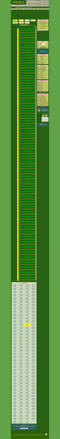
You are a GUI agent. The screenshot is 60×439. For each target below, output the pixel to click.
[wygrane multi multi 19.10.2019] (35, 80)
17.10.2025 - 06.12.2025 (27, 289)
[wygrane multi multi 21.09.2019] (35, 221)
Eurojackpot (47, 7)
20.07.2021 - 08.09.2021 (20, 315)
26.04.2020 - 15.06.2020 (27, 321)
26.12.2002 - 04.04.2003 (20, 406)
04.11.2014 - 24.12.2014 (27, 354)
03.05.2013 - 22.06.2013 (20, 364)
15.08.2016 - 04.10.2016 (20, 344)
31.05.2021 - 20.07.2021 (27, 315)
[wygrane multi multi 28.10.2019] (35, 35)
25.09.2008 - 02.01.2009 (14, 390)
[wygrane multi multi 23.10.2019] (35, 60)
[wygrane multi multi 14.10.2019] (35, 105)
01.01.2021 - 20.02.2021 (20, 318)
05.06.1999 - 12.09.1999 (27, 416)
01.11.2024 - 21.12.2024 (20, 295)
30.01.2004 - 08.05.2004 (20, 403)
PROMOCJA (38, 0)
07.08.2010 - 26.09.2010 (20, 380)
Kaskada (41, 7)
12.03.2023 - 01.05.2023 (20, 305)
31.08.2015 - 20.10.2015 (14, 351)
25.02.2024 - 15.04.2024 (27, 299)
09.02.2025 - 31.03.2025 (33, 292)
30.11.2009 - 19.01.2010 (27, 383)
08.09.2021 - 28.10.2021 (14, 315)
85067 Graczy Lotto (43, 124)
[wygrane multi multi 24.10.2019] (35, 55)
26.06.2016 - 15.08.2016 (27, 344)
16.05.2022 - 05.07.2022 (33, 308)
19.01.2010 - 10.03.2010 (20, 383)
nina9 (39, 89)
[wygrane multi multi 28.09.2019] (35, 186)
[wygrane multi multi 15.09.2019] (35, 252)
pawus (45, 70)
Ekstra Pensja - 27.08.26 (45, 0)
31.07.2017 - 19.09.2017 (27, 338)
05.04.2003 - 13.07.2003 (14, 406)
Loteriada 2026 (42, 51)
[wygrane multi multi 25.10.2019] (35, 50)
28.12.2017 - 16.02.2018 (33, 334)
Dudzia (39, 82)
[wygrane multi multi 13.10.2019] (35, 111)
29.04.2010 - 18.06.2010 (33, 380)
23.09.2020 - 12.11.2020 (33, 318)
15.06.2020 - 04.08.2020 (20, 321)
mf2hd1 (43, 75)
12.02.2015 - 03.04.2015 (14, 354)
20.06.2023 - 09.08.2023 (33, 302)
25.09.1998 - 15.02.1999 (14, 419)
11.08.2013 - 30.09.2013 (33, 360)
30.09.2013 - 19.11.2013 (27, 360)
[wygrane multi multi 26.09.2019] (35, 196)
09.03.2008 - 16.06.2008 (27, 390)
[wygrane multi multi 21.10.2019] (35, 70)
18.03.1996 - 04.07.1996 (27, 422)
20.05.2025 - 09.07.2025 (20, 292)
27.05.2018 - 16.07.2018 (14, 334)
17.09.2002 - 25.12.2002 (27, 406)
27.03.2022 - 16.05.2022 (14, 312)
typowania (43, 29)
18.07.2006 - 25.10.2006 (14, 396)
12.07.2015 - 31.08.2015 (20, 351)
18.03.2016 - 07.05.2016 (14, 347)
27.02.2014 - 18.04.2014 (33, 357)
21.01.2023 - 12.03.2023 (27, 305)
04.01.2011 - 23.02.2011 (27, 377)
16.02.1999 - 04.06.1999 (33, 416)
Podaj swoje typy (40, 61)
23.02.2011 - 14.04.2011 (20, 377)
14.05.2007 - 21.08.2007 (20, 393)
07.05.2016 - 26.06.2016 (33, 344)
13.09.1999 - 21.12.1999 (20, 416)
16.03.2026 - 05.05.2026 (33, 286)
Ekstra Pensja (44, 7)
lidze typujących (43, 62)
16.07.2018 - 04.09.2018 (33, 331)
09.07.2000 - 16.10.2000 (27, 412)
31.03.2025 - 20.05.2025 (27, 292)
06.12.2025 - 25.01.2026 (20, 289)
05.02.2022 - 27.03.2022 (20, 312)
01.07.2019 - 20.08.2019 (14, 328)
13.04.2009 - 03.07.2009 (27, 386)
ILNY (42, 76)
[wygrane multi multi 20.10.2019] (35, 75)
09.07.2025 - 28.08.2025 (14, 292)
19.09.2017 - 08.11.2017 (20, 338)
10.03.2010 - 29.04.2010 (14, 383)
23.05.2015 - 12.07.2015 (27, 351)
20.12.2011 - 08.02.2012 (33, 370)
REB (39, 90)
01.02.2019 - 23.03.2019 (33, 328)
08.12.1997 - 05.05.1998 (27, 419)
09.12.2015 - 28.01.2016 (27, 347)
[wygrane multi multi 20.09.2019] (35, 227)
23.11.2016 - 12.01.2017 (33, 341)
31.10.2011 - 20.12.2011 (14, 373)
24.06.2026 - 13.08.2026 (20, 286)
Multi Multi (36, 7)
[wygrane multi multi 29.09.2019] (35, 181)
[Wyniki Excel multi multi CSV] (35, 27)
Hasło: (40, 44)
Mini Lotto (39, 7)
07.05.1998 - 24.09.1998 (20, 419)
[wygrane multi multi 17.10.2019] (35, 90)
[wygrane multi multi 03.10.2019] (35, 161)
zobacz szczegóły (44, 110)
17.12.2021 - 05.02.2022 (27, 312)
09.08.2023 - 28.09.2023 (27, 302)
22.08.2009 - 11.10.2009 (14, 386)
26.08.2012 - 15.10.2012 (27, 367)
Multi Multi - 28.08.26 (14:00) (30, 0)
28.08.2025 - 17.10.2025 (33, 289)
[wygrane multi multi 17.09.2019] (35, 242)
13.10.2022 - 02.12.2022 (14, 308)
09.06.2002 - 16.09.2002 (33, 406)
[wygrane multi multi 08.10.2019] (35, 136)
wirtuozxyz (39, 87)
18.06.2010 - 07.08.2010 (27, 380)
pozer (42, 73)
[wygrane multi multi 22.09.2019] (35, 216)
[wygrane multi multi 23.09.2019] (35, 211)
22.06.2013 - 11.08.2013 (14, 364)
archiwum (46, 29)
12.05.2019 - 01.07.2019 (20, 328)
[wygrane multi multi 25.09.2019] (35, 201)
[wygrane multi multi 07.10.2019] (35, 141)
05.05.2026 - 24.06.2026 (27, 286)
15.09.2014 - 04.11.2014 (33, 354)
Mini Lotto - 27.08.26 (30, 3)
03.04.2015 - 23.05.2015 (33, 351)
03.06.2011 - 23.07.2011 (33, 373)
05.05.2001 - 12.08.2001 (33, 409)
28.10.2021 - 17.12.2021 (33, 312)
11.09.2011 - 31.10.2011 (20, 373)
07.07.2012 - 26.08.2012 (33, 367)
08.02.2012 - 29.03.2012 (27, 370)
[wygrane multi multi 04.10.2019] (35, 156)
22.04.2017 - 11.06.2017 (14, 341)
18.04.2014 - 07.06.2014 (27, 357)
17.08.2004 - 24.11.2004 (33, 399)
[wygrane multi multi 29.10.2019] (35, 30)
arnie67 (43, 77)
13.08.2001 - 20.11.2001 (27, 409)
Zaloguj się (41, 45)
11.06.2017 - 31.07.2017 (33, 338)
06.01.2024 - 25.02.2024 (33, 299)
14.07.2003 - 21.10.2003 (33, 403)
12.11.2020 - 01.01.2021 (27, 318)
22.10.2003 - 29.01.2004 (27, 403)
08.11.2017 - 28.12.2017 (14, 338)
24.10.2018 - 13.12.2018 (20, 331)
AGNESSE (39, 88)
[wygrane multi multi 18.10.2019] (35, 85)
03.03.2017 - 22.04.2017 (20, 341)
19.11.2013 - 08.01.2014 (20, 360)
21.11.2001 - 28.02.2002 (20, 409)
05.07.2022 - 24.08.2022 (27, 308)
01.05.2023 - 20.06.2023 (14, 305)
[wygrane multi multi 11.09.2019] (35, 272)
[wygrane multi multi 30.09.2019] (35, 176)
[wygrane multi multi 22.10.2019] (35, 65)
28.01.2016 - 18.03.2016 (20, 347)
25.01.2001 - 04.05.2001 (14, 412)
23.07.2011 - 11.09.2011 (27, 373)
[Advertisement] (30, 14)
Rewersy (43, 74)
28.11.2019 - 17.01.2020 (20, 325)
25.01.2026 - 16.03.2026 (14, 289)
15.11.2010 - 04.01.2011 (33, 377)
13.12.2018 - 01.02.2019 (14, 331)
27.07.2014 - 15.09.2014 (14, 357)
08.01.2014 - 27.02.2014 (14, 360)
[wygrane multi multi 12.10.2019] (35, 116)
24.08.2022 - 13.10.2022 (20, 308)
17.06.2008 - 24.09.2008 (20, 390)
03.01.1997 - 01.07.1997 (14, 422)
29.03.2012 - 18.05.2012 (20, 370)
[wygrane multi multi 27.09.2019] (35, 191)
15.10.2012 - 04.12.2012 (20, 367)
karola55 (42, 71)
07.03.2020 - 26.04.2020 (33, 321)
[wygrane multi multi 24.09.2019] (35, 206)
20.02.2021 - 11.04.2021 (14, 318)
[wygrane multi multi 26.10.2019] (35, 45)
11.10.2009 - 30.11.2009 (33, 383)
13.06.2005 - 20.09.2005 (14, 399)
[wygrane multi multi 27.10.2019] (35, 40)
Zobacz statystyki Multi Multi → (24, 428)
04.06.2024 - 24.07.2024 (14, 299)
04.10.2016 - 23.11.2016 (14, 344)
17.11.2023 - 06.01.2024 (14, 302)
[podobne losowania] (35, 29)
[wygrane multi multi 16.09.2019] (35, 247)
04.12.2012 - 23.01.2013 (14, 367)
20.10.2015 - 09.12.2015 (33, 347)
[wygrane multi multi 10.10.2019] (35, 126)
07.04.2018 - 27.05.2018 (20, 334)
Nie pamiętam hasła (43, 46)
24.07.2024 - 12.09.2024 (33, 295)
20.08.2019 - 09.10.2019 (33, 325)
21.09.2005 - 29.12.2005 (33, 396)
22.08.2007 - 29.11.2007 (14, 393)
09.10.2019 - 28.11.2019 (27, 325)
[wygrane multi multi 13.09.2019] (35, 262)
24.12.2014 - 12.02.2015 (20, 354)
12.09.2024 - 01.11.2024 (27, 295)
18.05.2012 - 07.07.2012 (14, 370)
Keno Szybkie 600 (15, 22)
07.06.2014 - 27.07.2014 (20, 357)
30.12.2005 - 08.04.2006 (27, 396)
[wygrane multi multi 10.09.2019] (35, 277)
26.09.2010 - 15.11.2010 (14, 380)
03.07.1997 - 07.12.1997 (33, 419)
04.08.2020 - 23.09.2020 (14, 321)
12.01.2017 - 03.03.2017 (27, 341)
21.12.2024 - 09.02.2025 (14, 295)
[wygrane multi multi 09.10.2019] (35, 131)
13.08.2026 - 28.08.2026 (14, 286)
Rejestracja (44, 45)
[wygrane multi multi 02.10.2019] (35, 166)
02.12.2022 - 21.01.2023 (33, 305)
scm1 (44, 78)
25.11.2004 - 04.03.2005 (27, 399)
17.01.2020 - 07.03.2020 (14, 325)
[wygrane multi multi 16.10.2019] (35, 95)
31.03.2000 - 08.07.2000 (33, 412)
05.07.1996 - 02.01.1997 (20, 422)
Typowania (43, 63)
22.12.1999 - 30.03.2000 (14, 416)
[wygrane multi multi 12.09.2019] (35, 267)
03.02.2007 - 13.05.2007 (27, 393)
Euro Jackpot (27, 22)
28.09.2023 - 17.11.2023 (20, 302)
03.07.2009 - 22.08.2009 (20, 386)
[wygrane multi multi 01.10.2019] (35, 171)
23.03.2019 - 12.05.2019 (27, 328)
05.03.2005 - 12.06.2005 (20, 399)
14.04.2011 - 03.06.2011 (14, 377)
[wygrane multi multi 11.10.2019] (35, 121)
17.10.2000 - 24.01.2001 (20, 412)
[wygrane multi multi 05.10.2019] (35, 151)
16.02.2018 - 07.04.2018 (27, 334)
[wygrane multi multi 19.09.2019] (35, 232)
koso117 (41, 72)
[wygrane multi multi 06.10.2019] (35, 146)
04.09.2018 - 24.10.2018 (27, 331)
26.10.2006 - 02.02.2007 (33, 393)
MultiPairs (44, 106)
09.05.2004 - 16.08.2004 (14, 403)
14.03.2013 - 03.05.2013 (27, 364)
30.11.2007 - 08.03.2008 (33, 390)
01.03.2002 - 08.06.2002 (14, 409)
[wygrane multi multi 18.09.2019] (35, 237)
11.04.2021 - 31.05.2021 (33, 315)
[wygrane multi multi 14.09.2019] (35, 257)
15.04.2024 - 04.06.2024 (20, 299)
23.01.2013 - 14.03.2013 (33, 364)
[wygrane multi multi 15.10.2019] (35, 100)
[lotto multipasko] (19, 2)
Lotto (21, 20)
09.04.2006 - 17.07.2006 (20, 396)
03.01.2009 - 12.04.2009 (33, 386)
